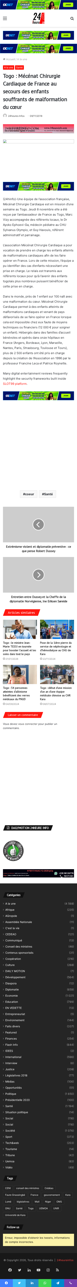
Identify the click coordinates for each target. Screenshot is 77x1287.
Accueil (10, 59)
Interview (11, 1063)
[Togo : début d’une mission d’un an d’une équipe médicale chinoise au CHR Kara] (57, 674)
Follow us (13, 1227)
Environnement (14, 1020)
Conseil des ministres (18, 946)
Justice (9, 1069)
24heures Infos (16, 115)
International (13, 1057)
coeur (29, 494)
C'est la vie (12, 928)
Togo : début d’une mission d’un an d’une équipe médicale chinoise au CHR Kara (56, 693)
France (34, 1194)
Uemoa (9, 1161)
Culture (10, 965)
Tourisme (11, 1149)
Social (9, 1118)
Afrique (9, 909)
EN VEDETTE (13, 1007)
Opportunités (13, 1087)
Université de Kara (15, 1215)
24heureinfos (65, 1260)
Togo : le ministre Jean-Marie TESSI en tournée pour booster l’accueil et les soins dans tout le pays (19, 648)
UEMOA (43, 1208)
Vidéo (8, 1167)
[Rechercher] (72, 19)
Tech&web (12, 1142)
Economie (11, 995)
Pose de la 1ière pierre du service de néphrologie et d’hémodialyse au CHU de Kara (56, 648)
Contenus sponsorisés (19, 952)
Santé (19, 67)
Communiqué (13, 940)
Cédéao (49, 1188)
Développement (15, 977)
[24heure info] (38, 18)
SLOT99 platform (15, 384)
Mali (37, 1201)
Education (11, 1001)
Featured (11, 1032)
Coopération (13, 958)
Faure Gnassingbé (15, 1194)
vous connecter (28, 723)
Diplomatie (12, 989)
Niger (48, 1201)
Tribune (10, 1155)
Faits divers (12, 1026)
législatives (23, 1201)
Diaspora (11, 983)
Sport (8, 1136)
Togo (31, 1208)
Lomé (8, 1201)
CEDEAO (10, 934)
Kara (67, 1194)
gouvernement (52, 1194)
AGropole (11, 915)
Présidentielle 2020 (17, 1100)
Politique (10, 1093)
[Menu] (5, 19)
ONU (7, 1208)
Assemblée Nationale (18, 922)
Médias (9, 1081)
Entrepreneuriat (15, 1014)
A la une (22, 59)
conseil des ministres (27, 1188)
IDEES (9, 1050)
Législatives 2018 (16, 1075)
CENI (8, 1188)
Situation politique (16, 1112)
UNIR (56, 1208)
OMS (59, 1201)
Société (10, 1130)
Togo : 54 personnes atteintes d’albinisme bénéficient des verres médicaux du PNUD (16, 693)
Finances (11, 1038)
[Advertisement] (38, 444)
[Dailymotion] (67, 1270)
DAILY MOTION (15, 971)
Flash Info (11, 1044)
